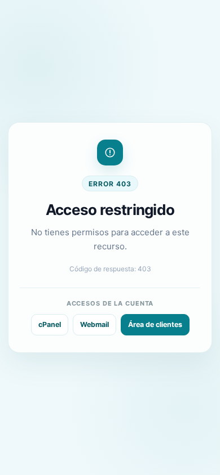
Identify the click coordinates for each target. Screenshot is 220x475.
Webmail (94, 324)
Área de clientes (155, 324)
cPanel (49, 324)
